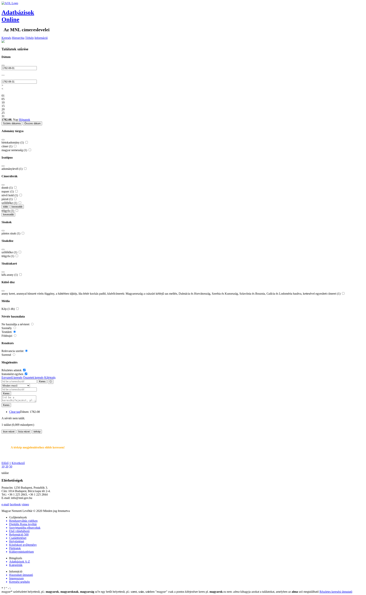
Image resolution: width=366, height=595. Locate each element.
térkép (37, 431)
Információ (41, 37)
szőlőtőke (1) (10, 202)
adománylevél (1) (12, 168)
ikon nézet (8, 431)
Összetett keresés (33, 377)
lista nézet (24, 431)
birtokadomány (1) (13, 142)
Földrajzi (7, 335)
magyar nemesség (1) (15, 150)
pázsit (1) (7, 199)
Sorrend (7, 354)
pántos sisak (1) (11, 233)
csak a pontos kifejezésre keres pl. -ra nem (194, 591)
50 (10, 466)
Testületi (7, 332)
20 (6, 466)
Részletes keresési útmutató (335, 591)
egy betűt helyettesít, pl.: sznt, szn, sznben (125, 591)
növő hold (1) (10, 195)
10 (3, 466)
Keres (42, 381)
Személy (7, 328)
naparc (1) (8, 191)
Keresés (6, 37)
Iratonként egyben (13, 374)
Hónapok (24, 119)
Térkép (29, 37)
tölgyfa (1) (8, 210)
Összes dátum (32, 123)
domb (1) (7, 187)
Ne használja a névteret (16, 324)
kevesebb (17, 206)
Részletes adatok (12, 370)
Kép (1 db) (8, 308)
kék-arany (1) (10, 274)
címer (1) (7, 146)
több (5, 206)
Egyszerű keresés (12, 377)
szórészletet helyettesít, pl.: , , (48, 591)
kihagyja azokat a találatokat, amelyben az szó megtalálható (276, 591)
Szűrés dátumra (12, 123)
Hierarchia (18, 37)
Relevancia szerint (13, 351)
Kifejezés (49, 377)
